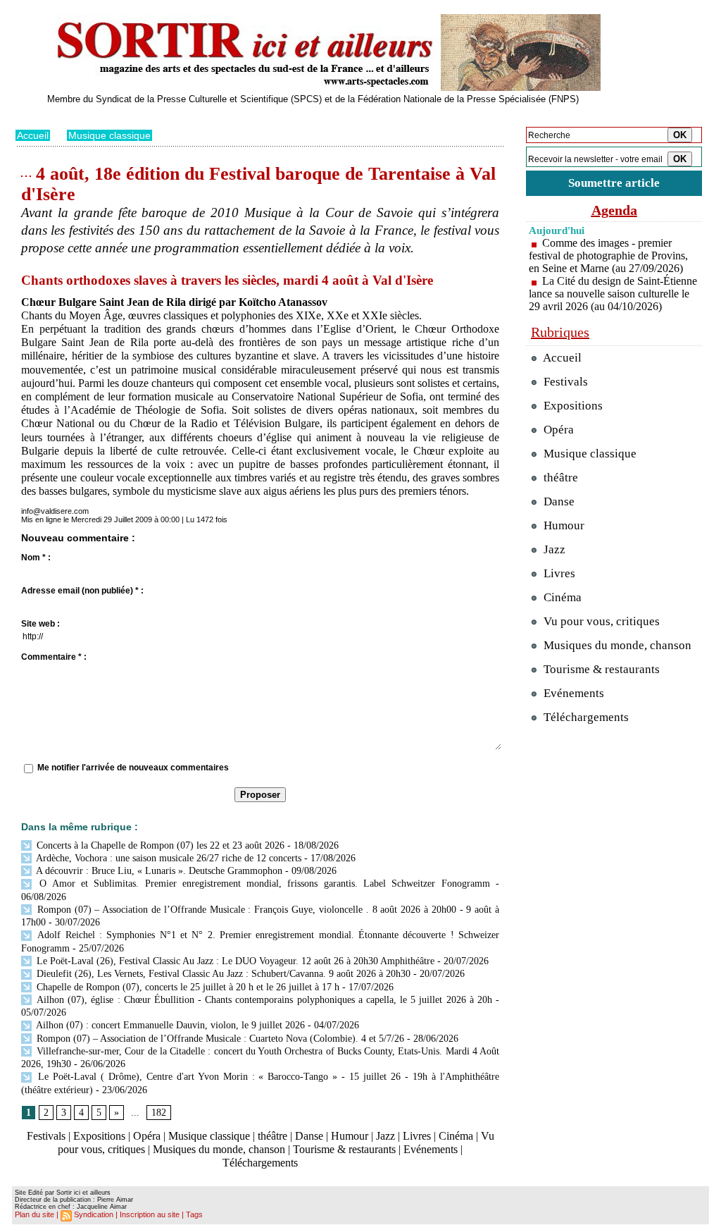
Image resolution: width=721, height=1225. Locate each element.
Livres (417, 1136)
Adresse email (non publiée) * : (82, 591)
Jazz (385, 1136)
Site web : (40, 624)
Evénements (430, 1149)
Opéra (147, 1136)
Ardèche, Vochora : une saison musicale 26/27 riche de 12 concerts (167, 858)
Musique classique (109, 135)
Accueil (33, 135)
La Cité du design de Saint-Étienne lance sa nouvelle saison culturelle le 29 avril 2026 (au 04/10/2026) (613, 293)
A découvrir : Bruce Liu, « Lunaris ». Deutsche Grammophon (158, 871)
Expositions (99, 1136)
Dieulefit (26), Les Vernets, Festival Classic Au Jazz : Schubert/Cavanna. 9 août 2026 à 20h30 (222, 973)
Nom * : (36, 557)
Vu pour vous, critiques (600, 621)
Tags (194, 1214)
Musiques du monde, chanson (219, 1149)
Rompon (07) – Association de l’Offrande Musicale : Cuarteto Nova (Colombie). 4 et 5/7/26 (219, 1038)
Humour (349, 1136)
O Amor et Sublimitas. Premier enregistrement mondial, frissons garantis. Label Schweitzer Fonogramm (262, 883)
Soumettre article (614, 183)
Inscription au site (150, 1214)
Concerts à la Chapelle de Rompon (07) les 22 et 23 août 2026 (159, 845)
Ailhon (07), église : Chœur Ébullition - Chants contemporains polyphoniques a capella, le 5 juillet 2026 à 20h (263, 1000)
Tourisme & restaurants (344, 1149)
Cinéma (456, 1136)
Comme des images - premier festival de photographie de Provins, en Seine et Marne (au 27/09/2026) (608, 255)
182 (158, 1112)
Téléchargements (260, 1163)
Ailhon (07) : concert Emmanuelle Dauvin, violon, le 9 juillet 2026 (169, 1025)
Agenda (614, 210)
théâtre (272, 1136)
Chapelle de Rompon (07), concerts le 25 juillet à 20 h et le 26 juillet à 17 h (186, 987)
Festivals (46, 1136)
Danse (309, 1136)
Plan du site (34, 1214)
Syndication (93, 1214)
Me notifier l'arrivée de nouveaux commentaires (133, 767)
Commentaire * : (54, 657)
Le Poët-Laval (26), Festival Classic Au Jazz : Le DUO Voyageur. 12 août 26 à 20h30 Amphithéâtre (234, 961)
